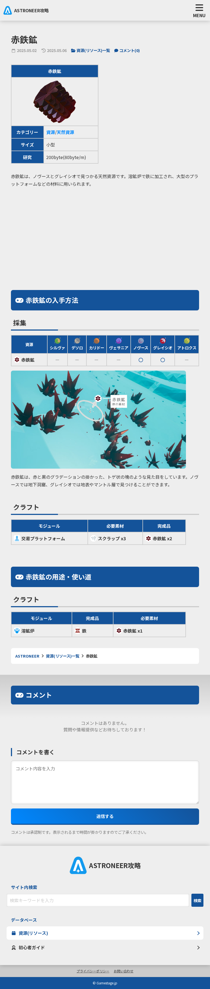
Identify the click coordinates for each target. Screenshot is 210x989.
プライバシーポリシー (93, 971)
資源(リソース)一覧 (93, 50)
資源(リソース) (33, 933)
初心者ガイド (32, 947)
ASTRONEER (27, 656)
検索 (197, 900)
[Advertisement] (105, 230)
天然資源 (65, 132)
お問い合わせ (123, 971)
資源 (50, 132)
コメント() (129, 50)
